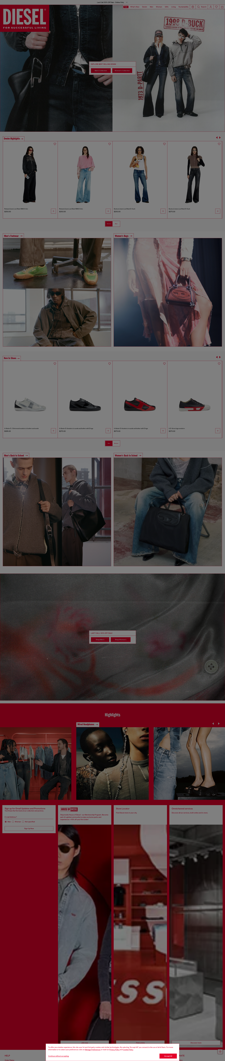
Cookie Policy (128, 1050)
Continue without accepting (58, 1056)
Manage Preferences (93, 1050)
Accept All (168, 1056)
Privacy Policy (114, 1050)
